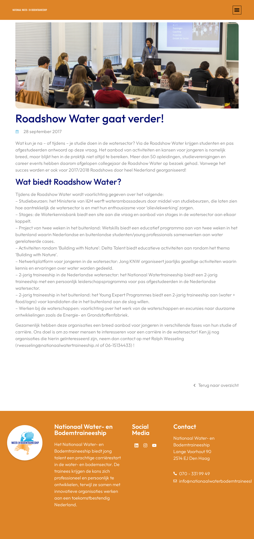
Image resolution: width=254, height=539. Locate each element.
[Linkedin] (136, 445)
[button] (237, 10)
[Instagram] (145, 445)
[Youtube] (154, 445)
